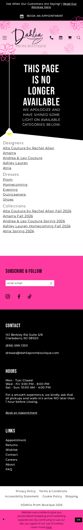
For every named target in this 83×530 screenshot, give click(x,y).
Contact (12, 455)
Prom (8, 179)
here (49, 527)
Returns (12, 445)
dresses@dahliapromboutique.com (32, 353)
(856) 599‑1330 (17, 345)
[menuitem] (51, 37)
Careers (11, 460)
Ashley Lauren (15, 163)
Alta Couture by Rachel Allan (28, 148)
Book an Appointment (21, 413)
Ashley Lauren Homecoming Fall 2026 (37, 226)
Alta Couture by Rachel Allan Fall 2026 (37, 211)
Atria (7, 168)
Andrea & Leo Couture (22, 158)
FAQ (9, 469)
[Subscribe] (51, 283)
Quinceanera (14, 194)
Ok (78, 520)
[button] (69, 37)
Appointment (16, 440)
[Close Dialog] (3, 520)
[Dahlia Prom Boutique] (29, 37)
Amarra (9, 153)
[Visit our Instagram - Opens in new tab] (8, 296)
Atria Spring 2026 (18, 231)
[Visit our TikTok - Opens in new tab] (30, 296)
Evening (10, 189)
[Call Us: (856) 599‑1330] (51, 37)
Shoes (8, 199)
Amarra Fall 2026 (18, 216)
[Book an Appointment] (60, 37)
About (10, 464)
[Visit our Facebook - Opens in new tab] (19, 296)
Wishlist (12, 450)
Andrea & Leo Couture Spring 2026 (34, 221)
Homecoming (15, 184)
